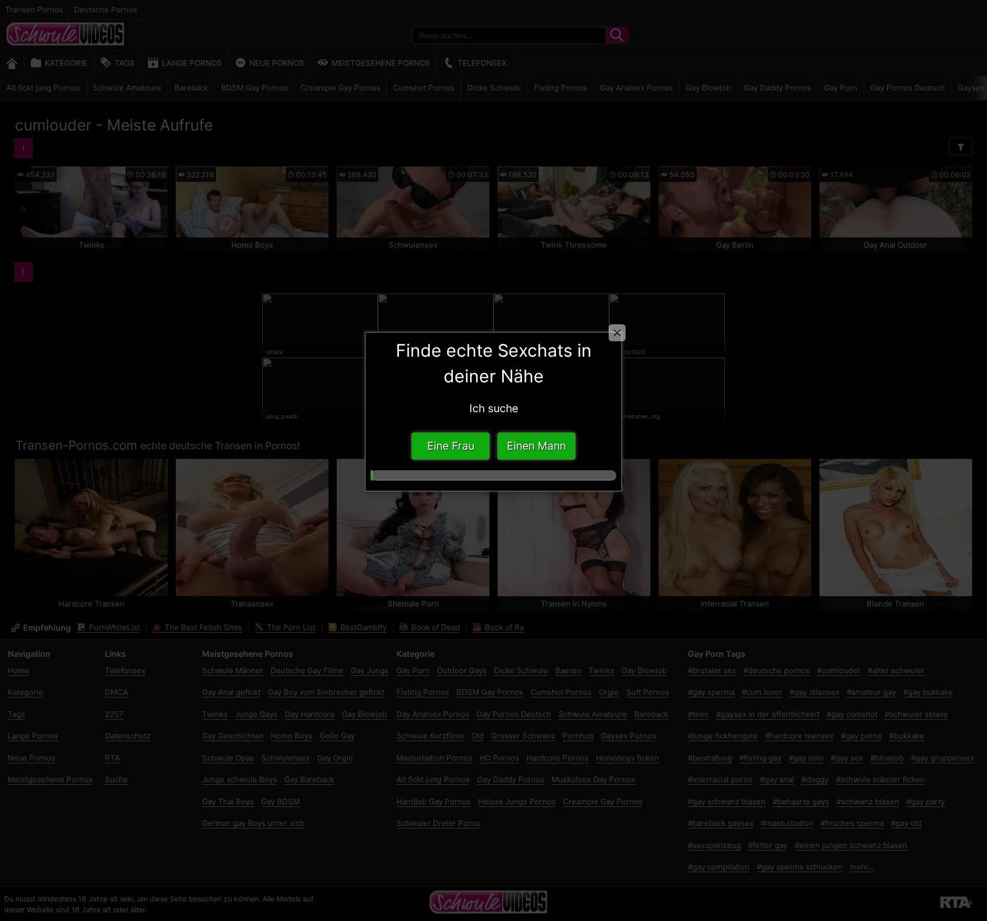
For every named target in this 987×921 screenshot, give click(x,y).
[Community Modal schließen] (617, 332)
